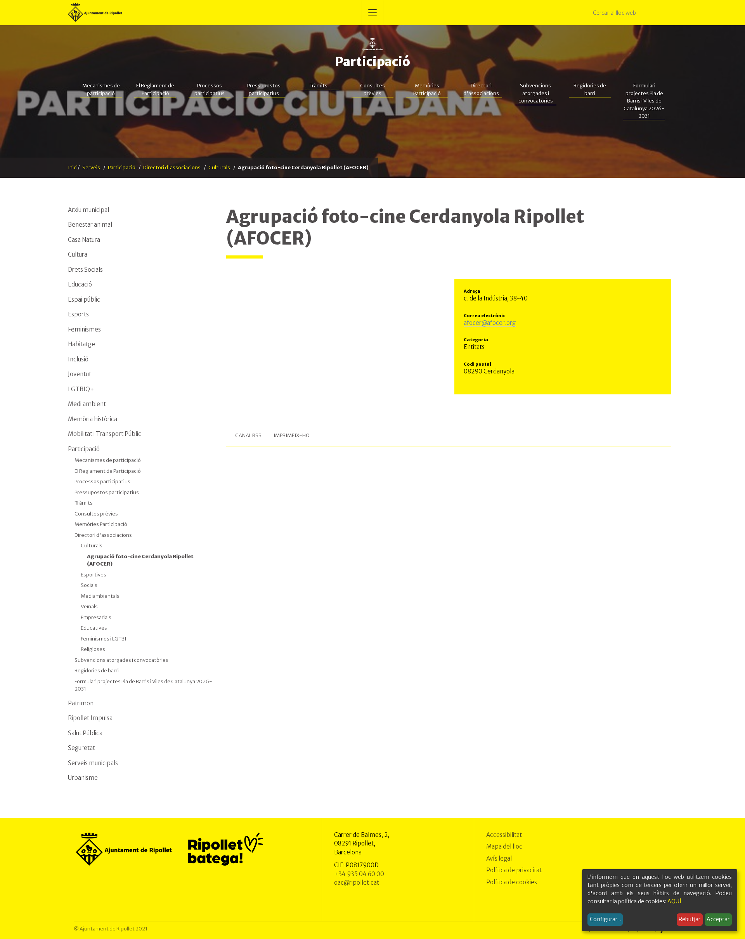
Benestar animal (90, 224)
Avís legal (499, 858)
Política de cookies (511, 882)
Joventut (79, 374)
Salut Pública (85, 733)
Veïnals (89, 606)
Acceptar (718, 919)
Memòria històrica (92, 419)
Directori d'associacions (481, 89)
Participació (372, 61)
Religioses (93, 649)
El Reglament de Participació (155, 89)
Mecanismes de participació (101, 89)
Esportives (93, 574)
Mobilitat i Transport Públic (104, 433)
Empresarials (96, 617)
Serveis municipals (93, 763)
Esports (78, 314)
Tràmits (318, 85)
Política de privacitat (514, 870)
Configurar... (605, 919)
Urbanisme (83, 777)
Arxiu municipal (88, 209)
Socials (89, 585)
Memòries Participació (427, 89)
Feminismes (84, 329)
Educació (80, 284)
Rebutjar (689, 919)
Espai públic (84, 299)
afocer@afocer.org (490, 322)
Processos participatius (209, 89)
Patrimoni (81, 703)
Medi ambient (87, 404)
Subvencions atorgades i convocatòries (535, 93)
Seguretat (81, 748)
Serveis (91, 167)
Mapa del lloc (504, 846)
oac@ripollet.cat (356, 882)
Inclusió (78, 359)
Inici (73, 167)
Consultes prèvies (372, 89)
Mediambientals (100, 596)
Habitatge (81, 344)
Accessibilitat (504, 834)
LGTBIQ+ (81, 389)
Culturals (219, 167)
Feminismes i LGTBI (103, 638)
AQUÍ (674, 901)
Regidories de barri (589, 89)
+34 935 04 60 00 (359, 874)
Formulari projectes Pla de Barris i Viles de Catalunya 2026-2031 (644, 100)
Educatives (94, 628)
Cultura (77, 254)
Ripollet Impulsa (90, 718)
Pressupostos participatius (264, 89)
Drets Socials (85, 269)
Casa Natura (84, 239)
